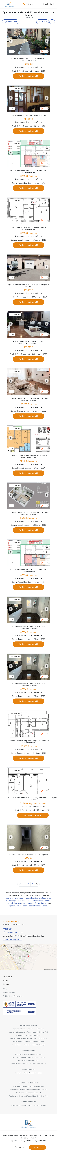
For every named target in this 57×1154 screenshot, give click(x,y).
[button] (52, 21)
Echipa (5, 980)
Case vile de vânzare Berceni (28, 1060)
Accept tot (38, 1147)
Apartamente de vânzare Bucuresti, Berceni (28, 1041)
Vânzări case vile (28, 1050)
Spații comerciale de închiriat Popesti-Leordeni (28, 1105)
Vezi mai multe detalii (28, 76)
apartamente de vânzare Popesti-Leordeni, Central (28, 906)
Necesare (17, 1140)
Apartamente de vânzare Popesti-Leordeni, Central (28, 1038)
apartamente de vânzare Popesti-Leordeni (22, 898)
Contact (6, 984)
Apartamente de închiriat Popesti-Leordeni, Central (28, 1089)
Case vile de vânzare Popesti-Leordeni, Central (28, 1057)
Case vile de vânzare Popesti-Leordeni (28, 1054)
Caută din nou (11, 21)
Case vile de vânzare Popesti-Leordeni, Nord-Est (28, 1064)
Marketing (42, 1140)
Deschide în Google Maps (12, 939)
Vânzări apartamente (28, 1025)
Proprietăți (7, 977)
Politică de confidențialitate (13, 996)
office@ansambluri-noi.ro (13, 932)
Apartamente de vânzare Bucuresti (28, 1035)
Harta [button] (45, 51)
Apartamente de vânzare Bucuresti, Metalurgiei (28, 1045)
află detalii (29, 1135)
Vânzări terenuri (28, 1069)
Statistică (29, 1140)
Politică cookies (9, 992)
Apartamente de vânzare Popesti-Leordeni (28, 1029)
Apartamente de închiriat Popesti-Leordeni (28, 1086)
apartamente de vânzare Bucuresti (35, 903)
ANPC (5, 989)
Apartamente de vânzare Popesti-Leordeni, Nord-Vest (28, 1032)
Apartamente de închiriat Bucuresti (28, 1093)
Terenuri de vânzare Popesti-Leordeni (28, 1073)
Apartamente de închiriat (29, 1083)
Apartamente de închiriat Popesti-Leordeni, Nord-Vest (28, 1096)
